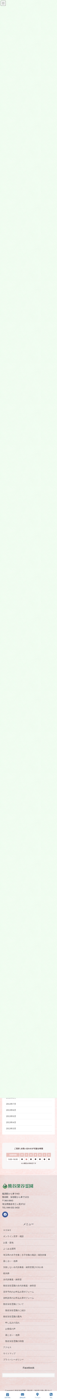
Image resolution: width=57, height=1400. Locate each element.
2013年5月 (11, 1116)
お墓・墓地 (8, 1242)
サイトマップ (9, 1353)
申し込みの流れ (12, 1323)
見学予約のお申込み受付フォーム (18, 1292)
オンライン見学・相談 (13, 1236)
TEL (51, 1397)
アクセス (7, 1347)
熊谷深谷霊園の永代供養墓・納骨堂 (19, 1285)
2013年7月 (11, 1104)
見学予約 (7, 1397)
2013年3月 (11, 1128)
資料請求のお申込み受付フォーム (18, 1298)
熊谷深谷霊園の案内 (12, 1316)
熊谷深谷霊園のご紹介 (15, 1310)
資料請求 (22, 1397)
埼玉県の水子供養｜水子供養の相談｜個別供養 (24, 1255)
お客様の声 (10, 1329)
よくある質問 (9, 1249)
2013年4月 (11, 1122)
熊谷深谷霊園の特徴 (14, 1341)
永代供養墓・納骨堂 (12, 1279)
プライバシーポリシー (13, 1359)
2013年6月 (11, 1110)
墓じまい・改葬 (10, 1261)
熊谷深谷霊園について (13, 1304)
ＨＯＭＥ (7, 1230)
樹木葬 (6, 1273)
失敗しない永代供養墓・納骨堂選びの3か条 (23, 1267)
